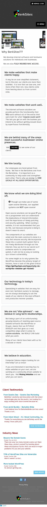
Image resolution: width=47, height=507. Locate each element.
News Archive (39, 472)
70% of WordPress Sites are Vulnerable (20, 454)
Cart (4, 506)
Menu (41, 24)
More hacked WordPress (13, 464)
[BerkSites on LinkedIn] (21, 480)
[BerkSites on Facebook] (24, 480)
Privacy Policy (23, 485)
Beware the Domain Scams (14, 438)
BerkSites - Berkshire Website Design (35, 501)
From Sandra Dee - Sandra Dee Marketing (21, 395)
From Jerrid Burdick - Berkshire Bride (18, 407)
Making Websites (26, 374)
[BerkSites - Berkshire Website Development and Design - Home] (23, 9)
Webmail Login (38, 3)
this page (14, 147)
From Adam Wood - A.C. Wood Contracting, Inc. (23, 417)
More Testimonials (37, 426)
